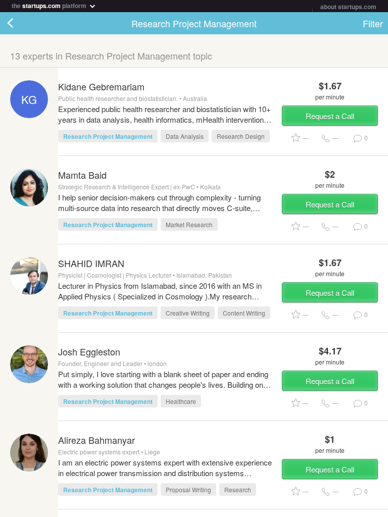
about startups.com (348, 6)
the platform (50, 5)
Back (20, 23)
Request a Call (330, 116)
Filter (373, 23)
